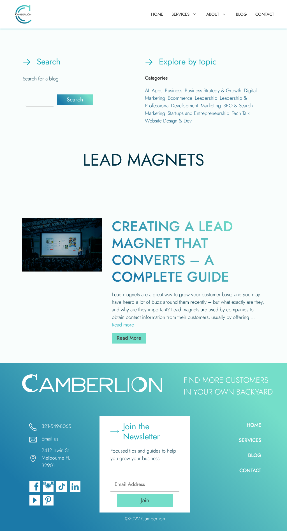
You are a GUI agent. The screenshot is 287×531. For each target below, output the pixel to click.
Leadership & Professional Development (196, 101)
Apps (157, 90)
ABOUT (212, 14)
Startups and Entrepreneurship (198, 113)
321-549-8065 (56, 426)
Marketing (211, 105)
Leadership (206, 98)
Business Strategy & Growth (213, 90)
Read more (123, 324)
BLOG (241, 14)
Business (173, 90)
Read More (131, 338)
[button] (75, 99)
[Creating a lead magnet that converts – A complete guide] (62, 269)
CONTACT (264, 14)
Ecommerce (180, 98)
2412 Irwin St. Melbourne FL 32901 (55, 458)
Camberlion (153, 518)
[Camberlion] (24, 14)
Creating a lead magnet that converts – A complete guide (172, 251)
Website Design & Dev (168, 120)
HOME (157, 14)
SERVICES (180, 14)
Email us (49, 438)
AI (147, 90)
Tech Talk (240, 113)
